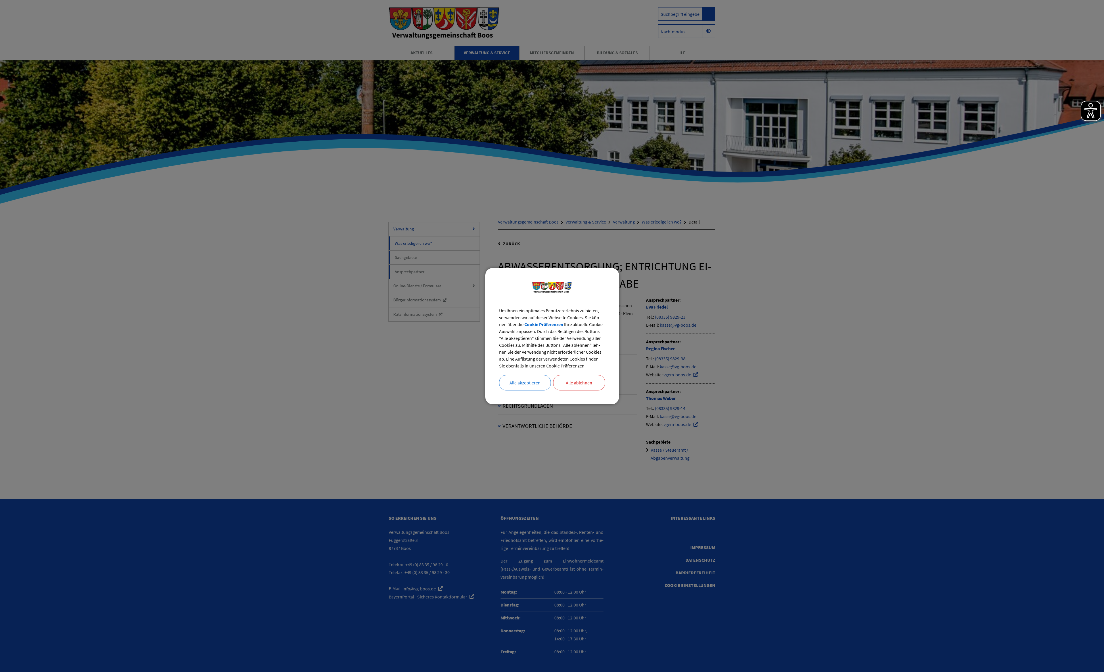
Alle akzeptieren (524, 383)
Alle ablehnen (579, 383)
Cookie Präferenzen (543, 324)
